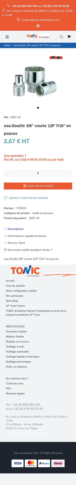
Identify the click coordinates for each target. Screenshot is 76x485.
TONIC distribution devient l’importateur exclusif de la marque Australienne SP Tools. (36, 312)
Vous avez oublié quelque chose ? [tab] (29, 249)
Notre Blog (12, 300)
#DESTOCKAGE (15, 326)
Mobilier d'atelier (15, 336)
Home (7, 45)
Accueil (10, 280)
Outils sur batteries (16, 366)
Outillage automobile (17, 351)
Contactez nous (15, 383)
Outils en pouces (42, 213)
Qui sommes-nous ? (17, 378)
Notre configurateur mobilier (21, 290)
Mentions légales (15, 393)
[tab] (13, 228)
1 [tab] (38, 108)
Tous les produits (15, 285)
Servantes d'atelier (16, 331)
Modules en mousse (17, 341)
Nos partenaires (15, 295)
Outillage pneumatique (18, 361)
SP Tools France (15, 305)
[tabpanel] (38, 76)
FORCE (21, 208)
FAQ (8, 388)
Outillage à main (15, 346)
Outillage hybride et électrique (22, 356)
